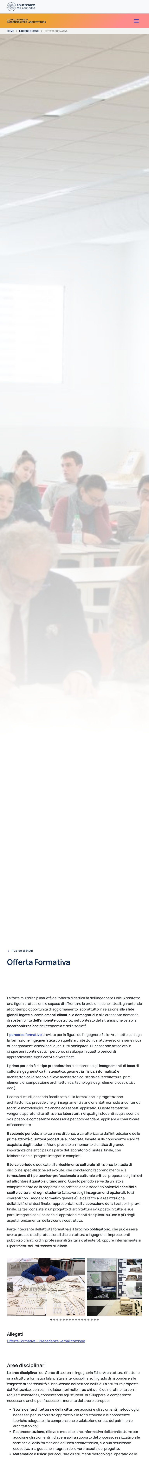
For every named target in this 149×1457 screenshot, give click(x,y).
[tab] (51, 1320)
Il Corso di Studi (29, 31)
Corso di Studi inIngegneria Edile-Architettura (26, 20)
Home (10, 31)
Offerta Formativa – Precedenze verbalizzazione (46, 1341)
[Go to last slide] (10, 1287)
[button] (46, 1287)
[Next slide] (139, 1287)
